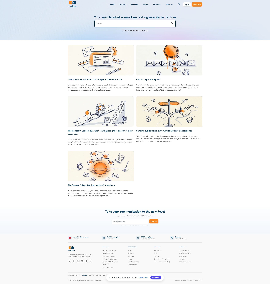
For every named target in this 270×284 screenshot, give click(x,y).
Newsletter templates (110, 259)
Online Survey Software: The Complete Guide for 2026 (95, 79)
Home (112, 4)
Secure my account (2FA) (162, 262)
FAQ (155, 253)
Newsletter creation (109, 256)
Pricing (145, 4)
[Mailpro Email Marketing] (71, 249)
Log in (186, 5)
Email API (106, 265)
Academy (131, 253)
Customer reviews (185, 262)
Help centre (157, 250)
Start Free (197, 4)
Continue (155, 277)
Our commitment (184, 253)
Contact (181, 259)
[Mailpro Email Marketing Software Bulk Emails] (72, 4)
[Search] (172, 23)
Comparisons (132, 265)
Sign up (154, 221)
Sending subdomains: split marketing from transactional (164, 130)
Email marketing (133, 262)
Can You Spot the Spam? (148, 79)
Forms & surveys (108, 267)
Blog (129, 250)
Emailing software (108, 253)
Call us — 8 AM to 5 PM (162, 259)
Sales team (183, 256)
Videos (130, 259)
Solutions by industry (110, 250)
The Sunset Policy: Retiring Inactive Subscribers (91, 185)
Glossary (131, 256)
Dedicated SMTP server (110, 262)
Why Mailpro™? (184, 250)
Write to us (157, 256)
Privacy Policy (144, 277)
